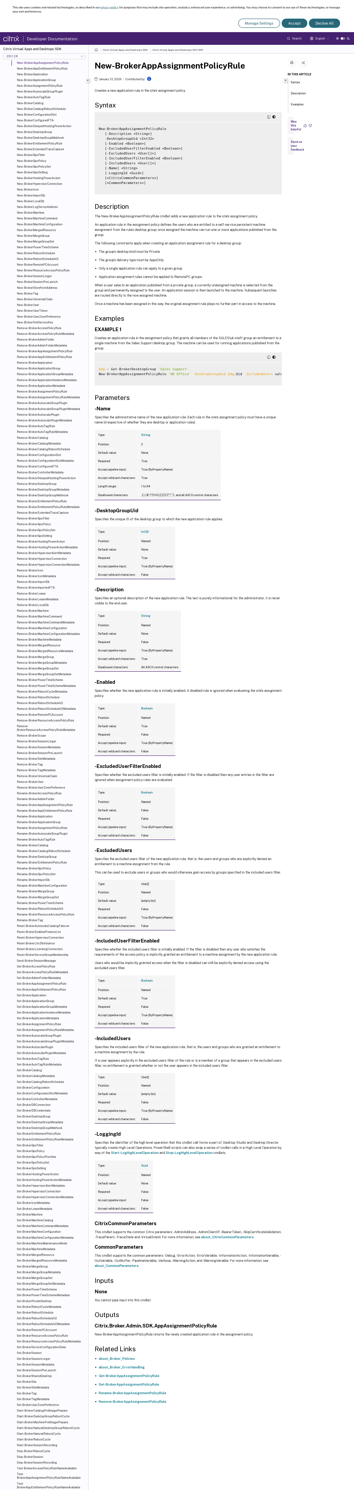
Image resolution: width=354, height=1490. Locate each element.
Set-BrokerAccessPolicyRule (36, 966)
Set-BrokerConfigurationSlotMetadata (42, 1093)
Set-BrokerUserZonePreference (38, 1404)
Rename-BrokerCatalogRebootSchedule (43, 851)
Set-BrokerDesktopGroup (33, 1116)
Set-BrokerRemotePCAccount (37, 1330)
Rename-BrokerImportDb (33, 880)
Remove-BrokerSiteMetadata (36, 758)
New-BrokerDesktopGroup (34, 132)
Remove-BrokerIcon (30, 570)
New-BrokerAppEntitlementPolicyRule (42, 68)
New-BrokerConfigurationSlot (37, 114)
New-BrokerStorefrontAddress (37, 287)
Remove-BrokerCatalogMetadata (39, 443)
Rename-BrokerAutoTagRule (36, 839)
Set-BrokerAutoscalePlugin (35, 1047)
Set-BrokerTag (27, 1393)
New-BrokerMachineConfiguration (39, 224)
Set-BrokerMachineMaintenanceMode (42, 1243)
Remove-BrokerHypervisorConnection (42, 558)
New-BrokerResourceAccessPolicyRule (43, 270)
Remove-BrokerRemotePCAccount (40, 714)
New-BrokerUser (28, 305)
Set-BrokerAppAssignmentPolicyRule (41, 983)
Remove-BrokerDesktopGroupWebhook (43, 495)
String (145, 435)
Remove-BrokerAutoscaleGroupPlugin (42, 403)
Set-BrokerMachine (30, 1214)
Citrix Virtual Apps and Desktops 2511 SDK (177, 50)
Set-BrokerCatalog (29, 1070)
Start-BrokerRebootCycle (34, 1439)
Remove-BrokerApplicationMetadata (41, 385)
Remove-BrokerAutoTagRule (36, 426)
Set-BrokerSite (26, 1381)
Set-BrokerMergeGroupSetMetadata (41, 1283)
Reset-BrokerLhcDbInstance (36, 943)
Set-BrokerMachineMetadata (36, 1249)
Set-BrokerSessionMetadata (35, 1364)
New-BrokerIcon (28, 189)
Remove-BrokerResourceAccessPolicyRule (45, 720)
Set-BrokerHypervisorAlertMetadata (41, 1185)
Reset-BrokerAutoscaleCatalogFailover (43, 926)
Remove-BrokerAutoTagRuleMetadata (42, 431)
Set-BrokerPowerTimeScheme (37, 1289)
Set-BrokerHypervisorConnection (39, 1191)
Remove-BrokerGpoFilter (33, 518)
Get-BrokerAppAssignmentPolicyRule (129, 1376)
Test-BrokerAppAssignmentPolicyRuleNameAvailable (49, 1475)
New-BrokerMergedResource (36, 230)
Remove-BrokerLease (31, 593)
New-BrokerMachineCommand (37, 218)
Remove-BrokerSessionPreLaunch (39, 753)
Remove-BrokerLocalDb (33, 605)
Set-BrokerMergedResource (35, 1254)
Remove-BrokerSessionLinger (36, 741)
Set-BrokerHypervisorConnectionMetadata (45, 1197)
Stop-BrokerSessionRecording (37, 1462)
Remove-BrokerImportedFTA (36, 587)
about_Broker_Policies (117, 1359)
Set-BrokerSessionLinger (33, 1358)
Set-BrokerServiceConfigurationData (41, 1347)
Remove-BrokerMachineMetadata (39, 639)
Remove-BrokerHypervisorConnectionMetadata (48, 564)
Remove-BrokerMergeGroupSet (38, 668)
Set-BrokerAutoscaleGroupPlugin (39, 1035)
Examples (297, 104)
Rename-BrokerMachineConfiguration (42, 885)
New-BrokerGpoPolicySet (34, 166)
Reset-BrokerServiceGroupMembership (42, 954)
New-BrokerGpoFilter (31, 155)
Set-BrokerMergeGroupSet (34, 1278)
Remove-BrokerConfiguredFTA (37, 466)
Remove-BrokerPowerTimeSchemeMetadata (46, 685)
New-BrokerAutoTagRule (34, 97)
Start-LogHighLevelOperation (135, 1153)
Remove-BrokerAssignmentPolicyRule (42, 391)
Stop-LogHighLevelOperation (189, 1153)
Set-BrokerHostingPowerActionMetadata (44, 1180)
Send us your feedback (297, 145)
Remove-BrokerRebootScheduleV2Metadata (46, 708)
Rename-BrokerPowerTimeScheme (40, 903)
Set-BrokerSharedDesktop (34, 1376)
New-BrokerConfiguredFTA (35, 120)
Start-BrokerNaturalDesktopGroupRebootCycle (48, 1428)
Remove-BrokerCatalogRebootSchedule (43, 449)
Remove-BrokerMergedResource (38, 645)
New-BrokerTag (27, 293)
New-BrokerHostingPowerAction (38, 178)
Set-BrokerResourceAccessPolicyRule (42, 1335)
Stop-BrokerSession (30, 1456)
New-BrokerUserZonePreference (39, 316)
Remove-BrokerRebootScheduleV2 (40, 703)
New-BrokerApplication (32, 74)
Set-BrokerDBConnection (34, 1104)
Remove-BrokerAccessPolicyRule (39, 328)
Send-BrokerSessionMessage (36, 960)
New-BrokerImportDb (31, 195)
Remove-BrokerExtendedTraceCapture (43, 512)
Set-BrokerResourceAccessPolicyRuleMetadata (49, 1341)
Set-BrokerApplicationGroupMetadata (42, 1006)
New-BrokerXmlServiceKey (35, 322)
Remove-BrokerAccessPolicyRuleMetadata (45, 333)
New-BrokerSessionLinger (34, 276)
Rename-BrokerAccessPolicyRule (39, 793)
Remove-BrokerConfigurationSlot (39, 455)
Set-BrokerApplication (31, 995)
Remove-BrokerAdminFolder (35, 339)
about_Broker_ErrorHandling (122, 1367)
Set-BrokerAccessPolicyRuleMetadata (42, 972)
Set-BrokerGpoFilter (30, 1145)
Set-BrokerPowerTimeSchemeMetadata (43, 1295)
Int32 (145, 531)
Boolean (147, 708)
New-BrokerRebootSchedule (36, 253)
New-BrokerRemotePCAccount (37, 264)
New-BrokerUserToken (32, 310)
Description (298, 93)
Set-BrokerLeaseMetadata (34, 1208)
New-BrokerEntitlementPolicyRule (39, 143)
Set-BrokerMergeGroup (32, 1266)
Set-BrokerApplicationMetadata (38, 1018)
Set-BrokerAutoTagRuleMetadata (39, 1064)
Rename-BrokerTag (30, 920)
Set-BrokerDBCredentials (34, 1110)
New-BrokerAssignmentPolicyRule (40, 85)
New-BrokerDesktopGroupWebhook (40, 137)
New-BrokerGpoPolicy (31, 161)
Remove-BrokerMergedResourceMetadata (45, 651)
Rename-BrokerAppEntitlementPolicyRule (44, 810)
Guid (144, 1165)
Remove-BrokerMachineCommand (39, 616)
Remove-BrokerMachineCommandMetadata (46, 622)
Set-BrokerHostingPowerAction (38, 1174)
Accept (294, 23)
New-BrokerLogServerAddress (37, 207)
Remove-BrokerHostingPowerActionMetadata (47, 547)
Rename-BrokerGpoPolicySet (36, 874)
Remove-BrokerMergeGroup (35, 657)
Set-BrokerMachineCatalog (35, 1220)
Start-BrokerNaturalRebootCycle (39, 1433)
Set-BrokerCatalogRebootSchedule (40, 1082)
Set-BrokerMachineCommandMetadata (42, 1226)
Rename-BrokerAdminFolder (35, 799)
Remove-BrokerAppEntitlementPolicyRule (44, 357)
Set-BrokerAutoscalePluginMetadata (41, 1053)
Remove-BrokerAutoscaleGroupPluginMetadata (48, 409)
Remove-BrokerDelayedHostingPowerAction (46, 478)
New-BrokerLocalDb (30, 201)
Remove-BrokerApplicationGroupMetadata (45, 374)
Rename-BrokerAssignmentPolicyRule (42, 828)
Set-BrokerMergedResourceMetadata (42, 1260)
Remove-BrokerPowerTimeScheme (40, 680)
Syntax (295, 82)
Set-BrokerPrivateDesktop (34, 1301)
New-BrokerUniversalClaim (35, 299)
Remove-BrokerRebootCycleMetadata (42, 691)
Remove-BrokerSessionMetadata (38, 747)
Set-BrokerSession (29, 1353)
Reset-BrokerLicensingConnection (40, 949)
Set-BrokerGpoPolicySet (33, 1162)
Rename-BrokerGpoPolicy (34, 868)
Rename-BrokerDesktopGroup (37, 856)
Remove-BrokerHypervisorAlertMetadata (44, 553)
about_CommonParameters (116, 1266)
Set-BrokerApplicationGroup (35, 1001)
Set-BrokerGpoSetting (31, 1168)
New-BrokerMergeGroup (33, 235)
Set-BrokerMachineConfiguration (39, 1231)
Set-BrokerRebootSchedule (35, 1312)
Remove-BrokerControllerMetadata (40, 472)
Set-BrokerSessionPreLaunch (36, 1370)
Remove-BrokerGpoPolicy (34, 524)
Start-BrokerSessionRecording (37, 1445)
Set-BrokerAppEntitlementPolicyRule (41, 989)
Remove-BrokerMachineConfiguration (42, 628)
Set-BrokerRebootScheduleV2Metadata (43, 1324)
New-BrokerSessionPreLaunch (37, 281)
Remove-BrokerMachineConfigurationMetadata (48, 634)
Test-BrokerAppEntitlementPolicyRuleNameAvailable (48, 1485)
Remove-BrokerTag (30, 764)
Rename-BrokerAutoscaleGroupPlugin (42, 833)
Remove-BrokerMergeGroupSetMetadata (44, 674)
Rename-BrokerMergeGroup (35, 891)
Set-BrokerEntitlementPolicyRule (39, 1133)
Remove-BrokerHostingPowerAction (41, 541)
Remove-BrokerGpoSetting (34, 535)
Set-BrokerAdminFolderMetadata (39, 978)
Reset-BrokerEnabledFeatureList (39, 932)
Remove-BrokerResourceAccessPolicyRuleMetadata (46, 728)
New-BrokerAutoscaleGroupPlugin (40, 91)
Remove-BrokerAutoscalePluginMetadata (44, 420)
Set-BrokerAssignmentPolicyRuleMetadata (45, 1030)
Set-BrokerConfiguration (33, 1087)
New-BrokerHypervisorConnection (39, 183)
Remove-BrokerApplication (34, 362)
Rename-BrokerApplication (35, 816)
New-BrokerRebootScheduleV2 (38, 259)
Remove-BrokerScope (31, 735)
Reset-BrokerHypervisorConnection (40, 937)
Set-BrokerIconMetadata (33, 1202)
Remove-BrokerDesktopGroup (37, 483)
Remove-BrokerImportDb (33, 582)
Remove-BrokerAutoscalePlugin (38, 414)
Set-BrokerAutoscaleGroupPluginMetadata (45, 1041)
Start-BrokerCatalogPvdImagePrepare (42, 1410)
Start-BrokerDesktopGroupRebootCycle (43, 1416)
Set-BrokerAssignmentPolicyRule (39, 1024)
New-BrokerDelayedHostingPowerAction (44, 126)
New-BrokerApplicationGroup (36, 80)
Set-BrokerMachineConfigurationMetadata (45, 1237)
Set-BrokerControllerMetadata (37, 1099)
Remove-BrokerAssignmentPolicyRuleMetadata (48, 397)
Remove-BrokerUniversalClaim (37, 776)
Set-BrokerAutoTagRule (33, 1058)
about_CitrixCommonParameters (227, 1237)
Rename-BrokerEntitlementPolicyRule (42, 862)
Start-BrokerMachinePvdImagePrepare (42, 1422)
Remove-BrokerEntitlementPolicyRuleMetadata (48, 507)
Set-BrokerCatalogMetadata (36, 1076)
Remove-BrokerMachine (33, 610)
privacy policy (109, 7)
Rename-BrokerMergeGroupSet (38, 897)
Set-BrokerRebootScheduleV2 (37, 1318)
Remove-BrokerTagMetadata (36, 770)
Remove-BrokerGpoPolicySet (36, 530)
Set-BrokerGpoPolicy (31, 1151)
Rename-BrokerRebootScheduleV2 (40, 908)
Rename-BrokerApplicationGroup (39, 822)
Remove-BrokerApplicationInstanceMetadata (47, 380)
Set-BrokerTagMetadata (33, 1399)
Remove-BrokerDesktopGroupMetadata (43, 489)
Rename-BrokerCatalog (32, 845)
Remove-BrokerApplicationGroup (38, 368)
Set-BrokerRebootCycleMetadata (39, 1306)
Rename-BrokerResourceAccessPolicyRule (45, 914)
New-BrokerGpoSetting (32, 172)
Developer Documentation (52, 38)
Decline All (324, 23)
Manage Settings (259, 23)
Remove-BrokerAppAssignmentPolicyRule (45, 351)
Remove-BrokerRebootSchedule (38, 697)
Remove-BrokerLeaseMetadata (37, 599)
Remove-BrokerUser (30, 781)
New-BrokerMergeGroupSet (35, 241)
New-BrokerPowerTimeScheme (38, 247)
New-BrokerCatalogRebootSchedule (41, 109)
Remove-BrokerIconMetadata (36, 576)
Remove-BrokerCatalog (32, 437)
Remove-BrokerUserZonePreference (41, 787)
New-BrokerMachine (30, 212)
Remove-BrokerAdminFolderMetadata (42, 345)
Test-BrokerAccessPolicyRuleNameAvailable (47, 1468)
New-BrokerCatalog (30, 103)
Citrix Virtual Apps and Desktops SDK (125, 50)
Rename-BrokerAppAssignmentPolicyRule (45, 805)
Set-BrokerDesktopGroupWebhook (39, 1128)
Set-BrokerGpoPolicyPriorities (36, 1156)
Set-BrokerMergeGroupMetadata (39, 1272)
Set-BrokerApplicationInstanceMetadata (43, 1012)
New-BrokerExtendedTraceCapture (40, 149)
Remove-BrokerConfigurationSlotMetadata (45, 460)
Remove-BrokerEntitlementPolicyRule (42, 501)
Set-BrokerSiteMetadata (33, 1387)
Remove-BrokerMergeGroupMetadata (42, 662)
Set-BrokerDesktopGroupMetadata (40, 1122)
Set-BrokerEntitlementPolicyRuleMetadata (45, 1139)
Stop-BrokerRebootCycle (33, 1451)
